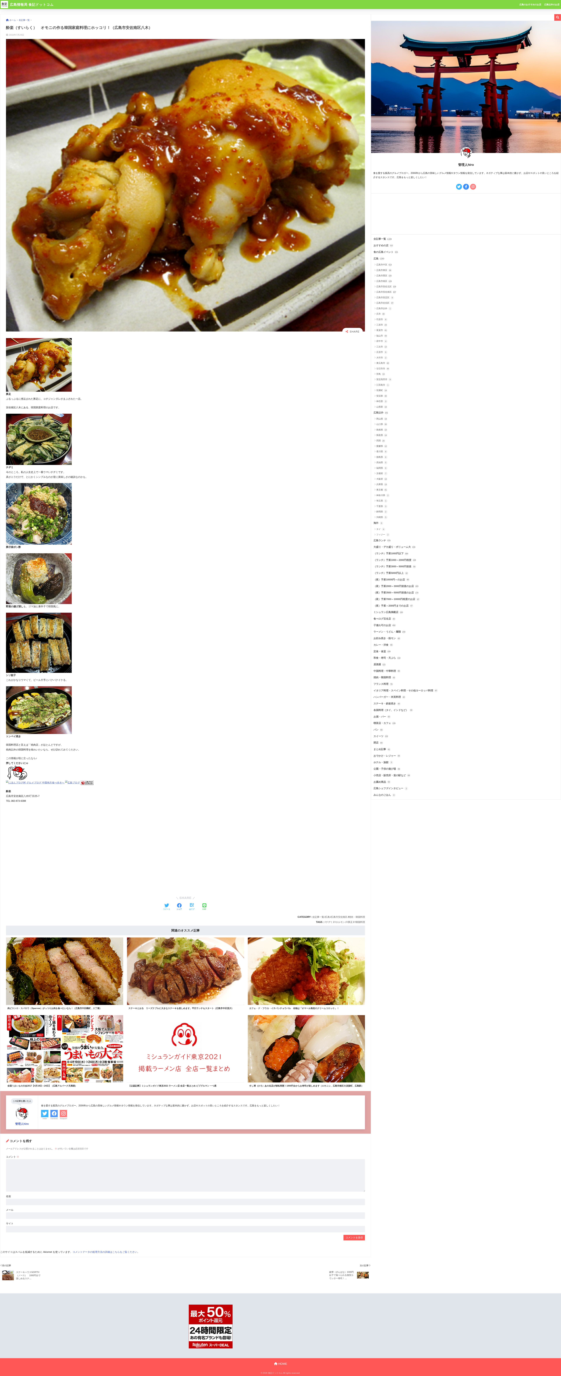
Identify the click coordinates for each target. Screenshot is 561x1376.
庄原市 (381, 352)
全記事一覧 (318, 917)
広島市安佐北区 (386, 286)
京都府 (381, 473)
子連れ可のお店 (384, 625)
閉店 (378, 742)
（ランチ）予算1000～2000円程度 (395, 560)
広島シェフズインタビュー (390, 788)
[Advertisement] (79, 849)
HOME (282, 1363)
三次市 (381, 346)
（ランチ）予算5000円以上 (391, 573)
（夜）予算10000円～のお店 (391, 579)
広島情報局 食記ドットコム (31, 4)
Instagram (63, 1118)
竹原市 (381, 319)
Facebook (54, 1118)
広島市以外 (383, 308)
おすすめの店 (383, 245)
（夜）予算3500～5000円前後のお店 (396, 592)
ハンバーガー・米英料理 (389, 697)
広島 (327, 917)
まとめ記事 (382, 749)
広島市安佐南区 (339, 917)
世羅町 (381, 390)
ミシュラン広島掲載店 (388, 612)
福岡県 (381, 468)
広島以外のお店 (552, 4)
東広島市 (382, 363)
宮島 (380, 374)
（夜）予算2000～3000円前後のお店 (396, 586)
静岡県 (381, 511)
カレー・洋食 (383, 644)
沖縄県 (381, 517)
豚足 (350, 922)
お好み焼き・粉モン (387, 638)
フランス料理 (383, 684)
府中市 (381, 341)
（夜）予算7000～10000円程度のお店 (396, 599)
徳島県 (381, 457)
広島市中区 (384, 264)
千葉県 (381, 506)
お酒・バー (382, 716)
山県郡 (381, 407)
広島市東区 (383, 270)
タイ (380, 529)
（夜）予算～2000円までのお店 (393, 605)
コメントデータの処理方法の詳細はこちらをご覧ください (105, 1252)
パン (378, 729)
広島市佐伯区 (384, 303)
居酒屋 (380, 664)
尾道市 (381, 330)
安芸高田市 (383, 379)
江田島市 (382, 385)
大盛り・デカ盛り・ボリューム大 (394, 547)
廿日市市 (382, 368)
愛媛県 (381, 446)
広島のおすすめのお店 (530, 4)
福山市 (381, 335)
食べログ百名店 (384, 618)
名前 (8, 1196)
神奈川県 (382, 495)
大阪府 (381, 479)
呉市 (380, 314)
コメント (12, 1156)
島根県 (381, 429)
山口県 (381, 424)
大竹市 (381, 357)
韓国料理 (360, 922)
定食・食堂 (382, 651)
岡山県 (381, 419)
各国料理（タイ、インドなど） (393, 710)
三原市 (381, 324)
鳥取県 (381, 435)
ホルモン (340, 922)
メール (9, 1210)
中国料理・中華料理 (387, 671)
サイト (9, 1223)
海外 (378, 523)
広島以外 (381, 412)
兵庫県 (381, 484)
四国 (380, 440)
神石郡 (381, 401)
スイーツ (381, 736)
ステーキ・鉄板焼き (387, 703)
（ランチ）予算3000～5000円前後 (394, 566)
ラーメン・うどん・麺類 (389, 631)
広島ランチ (382, 540)
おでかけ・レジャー (387, 755)
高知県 (381, 462)
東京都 (381, 489)
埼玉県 (381, 500)
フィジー (382, 534)
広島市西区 (384, 275)
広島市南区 (384, 281)
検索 (557, 17)
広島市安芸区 (384, 297)
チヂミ (329, 922)
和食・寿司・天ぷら (387, 657)
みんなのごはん (384, 795)
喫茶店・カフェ (384, 723)
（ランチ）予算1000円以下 (391, 553)
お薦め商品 (382, 782)
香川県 (381, 451)
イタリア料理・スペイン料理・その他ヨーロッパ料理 (405, 690)
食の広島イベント (386, 252)
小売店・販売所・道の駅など (392, 775)
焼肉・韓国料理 (357, 917)
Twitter (44, 1118)
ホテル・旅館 (383, 762)
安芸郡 (381, 396)
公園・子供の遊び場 (387, 768)
